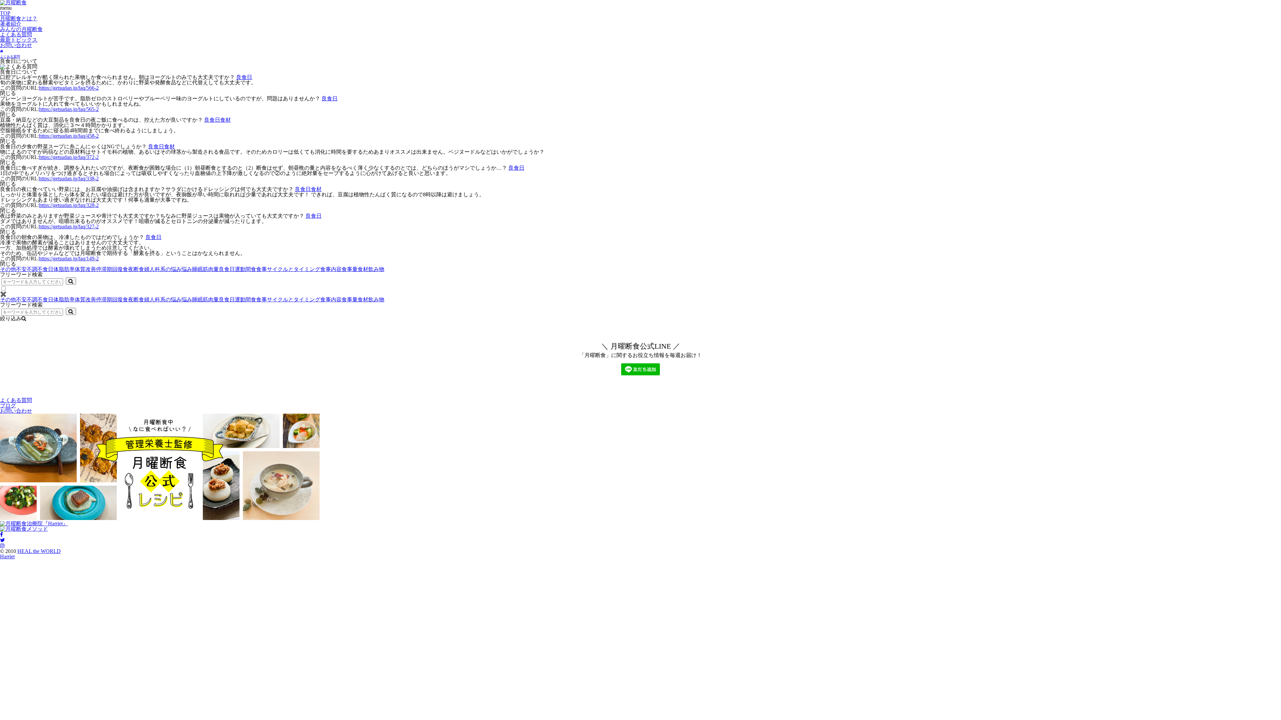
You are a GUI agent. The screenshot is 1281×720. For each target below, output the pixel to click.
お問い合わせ (16, 45)
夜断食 (136, 269)
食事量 (350, 269)
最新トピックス (18, 40)
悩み (186, 269)
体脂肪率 (64, 269)
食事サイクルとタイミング (288, 269)
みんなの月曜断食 (21, 29)
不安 (21, 269)
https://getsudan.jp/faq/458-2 (69, 136)
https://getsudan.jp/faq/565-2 (69, 109)
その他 (8, 269)
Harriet (7, 556)
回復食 (120, 269)
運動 (240, 269)
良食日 (244, 77)
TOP (5, 13)
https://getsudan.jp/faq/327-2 (69, 226)
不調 (32, 269)
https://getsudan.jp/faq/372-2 (69, 157)
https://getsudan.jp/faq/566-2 (69, 88)
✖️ (3, 294)
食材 (225, 120)
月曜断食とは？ (18, 18)
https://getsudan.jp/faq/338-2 (69, 178)
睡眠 (197, 269)
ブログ (8, 405)
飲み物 (376, 269)
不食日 (45, 269)
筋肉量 (211, 269)
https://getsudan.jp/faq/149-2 (69, 258)
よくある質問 (16, 34)
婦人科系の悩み (162, 269)
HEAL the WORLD (39, 551)
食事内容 (331, 269)
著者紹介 (10, 24)
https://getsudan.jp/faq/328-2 (69, 205)
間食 (251, 269)
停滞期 (104, 269)
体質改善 (85, 269)
